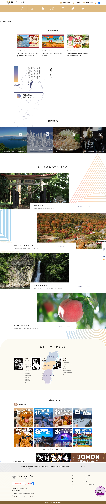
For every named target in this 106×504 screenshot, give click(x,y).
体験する (53, 9)
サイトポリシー (31, 496)
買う (43, 9)
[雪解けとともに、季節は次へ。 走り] (82, 417)
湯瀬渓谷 (65, 368)
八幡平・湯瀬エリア (66, 359)
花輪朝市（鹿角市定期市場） (28, 381)
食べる (33, 9)
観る (22, 9)
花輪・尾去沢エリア (27, 360)
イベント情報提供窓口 (89, 484)
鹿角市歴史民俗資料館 (28, 376)
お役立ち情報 (66, 2)
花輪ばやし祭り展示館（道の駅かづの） (28, 366)
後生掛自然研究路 (67, 370)
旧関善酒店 (27, 373)
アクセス (78, 2)
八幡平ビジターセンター (67, 365)
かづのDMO (86, 481)
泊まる (63, 9)
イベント (73, 9)
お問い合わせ (89, 2)
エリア (83, 9)
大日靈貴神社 (66, 362)
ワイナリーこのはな (28, 370)
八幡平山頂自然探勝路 (67, 373)
